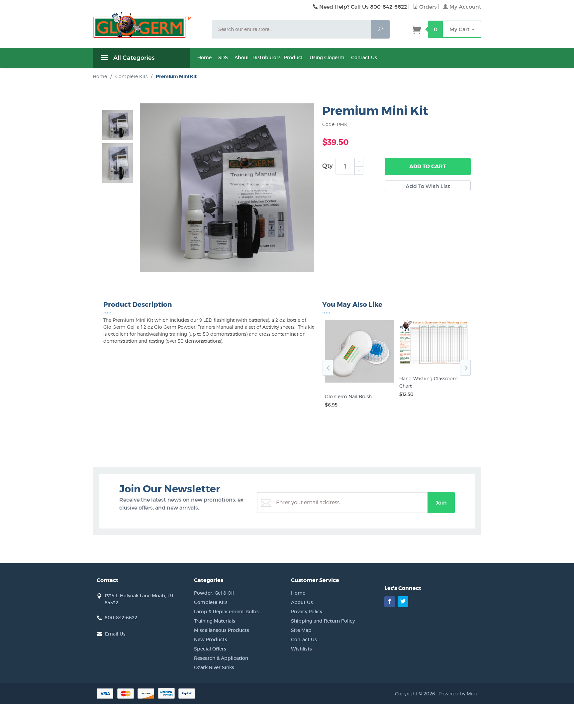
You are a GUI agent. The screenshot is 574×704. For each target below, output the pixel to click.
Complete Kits (211, 602)
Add (427, 166)
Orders (427, 6)
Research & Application (221, 658)
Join (441, 502)
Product (293, 57)
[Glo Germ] (148, 25)
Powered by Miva (457, 693)
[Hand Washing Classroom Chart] (433, 365)
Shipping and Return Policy (323, 621)
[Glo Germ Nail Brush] (359, 383)
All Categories (133, 57)
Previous (328, 368)
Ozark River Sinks (214, 667)
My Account (464, 6)
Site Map (301, 630)
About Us (302, 602)
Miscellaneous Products (221, 630)
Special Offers (210, 649)
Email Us (115, 634)
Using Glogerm (327, 57)
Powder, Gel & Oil (214, 593)
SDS (223, 57)
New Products (210, 640)
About (242, 57)
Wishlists (301, 649)
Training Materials (214, 621)
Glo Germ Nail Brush (348, 396)
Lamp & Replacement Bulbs (226, 612)
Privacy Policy (306, 612)
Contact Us (364, 57)
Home (204, 57)
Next (465, 368)
